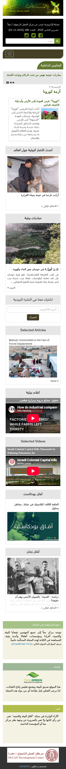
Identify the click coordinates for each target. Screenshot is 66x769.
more (54, 381)
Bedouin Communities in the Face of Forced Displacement (29, 341)
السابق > (54, 206)
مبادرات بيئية (33, 218)
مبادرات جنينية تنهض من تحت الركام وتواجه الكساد (34, 75)
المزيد (12, 287)
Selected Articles (33, 330)
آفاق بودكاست (33, 494)
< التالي (45, 206)
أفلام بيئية (33, 393)
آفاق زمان (33, 552)
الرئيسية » (54, 86)
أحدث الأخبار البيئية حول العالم (33, 150)
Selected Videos (33, 442)
